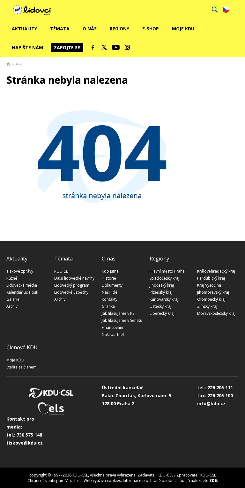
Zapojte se (67, 47)
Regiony (119, 29)
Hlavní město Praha (167, 271)
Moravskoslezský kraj (216, 313)
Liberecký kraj (162, 313)
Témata (60, 29)
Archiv (12, 306)
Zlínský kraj (207, 306)
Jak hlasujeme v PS (118, 313)
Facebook (93, 47)
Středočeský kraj (164, 278)
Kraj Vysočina (209, 285)
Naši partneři (113, 334)
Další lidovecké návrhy (74, 278)
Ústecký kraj (160, 306)
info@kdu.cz (211, 403)
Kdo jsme (110, 271)
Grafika (108, 306)
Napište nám (27, 47)
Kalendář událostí (22, 292)
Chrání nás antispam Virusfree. (55, 480)
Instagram (127, 47)
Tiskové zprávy (19, 271)
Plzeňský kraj (161, 292)
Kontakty (109, 299)
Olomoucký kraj (211, 299)
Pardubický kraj (211, 278)
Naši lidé (109, 292)
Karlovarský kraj (164, 299)
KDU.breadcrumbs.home (8, 64)
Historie (109, 278)
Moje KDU (183, 29)
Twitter (104, 47)
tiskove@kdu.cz (24, 443)
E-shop (150, 29)
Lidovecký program (71, 285)
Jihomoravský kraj (213, 292)
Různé (11, 278)
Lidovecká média (21, 285)
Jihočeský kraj (162, 285)
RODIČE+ (62, 271)
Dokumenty (112, 285)
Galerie (12, 299)
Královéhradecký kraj (216, 271)
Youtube (116, 47)
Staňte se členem (21, 367)
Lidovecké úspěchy (71, 292)
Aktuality (24, 29)
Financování (112, 327)
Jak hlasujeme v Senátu (122, 320)
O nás (90, 29)
